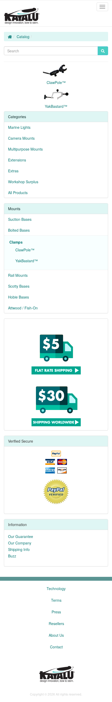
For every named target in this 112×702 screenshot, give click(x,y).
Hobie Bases (18, 297)
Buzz (12, 555)
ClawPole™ (23, 249)
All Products (18, 192)
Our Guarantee (20, 536)
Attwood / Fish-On (23, 307)
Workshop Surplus (23, 181)
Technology (56, 588)
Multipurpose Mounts (25, 149)
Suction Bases (20, 219)
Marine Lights (19, 127)
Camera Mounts (21, 138)
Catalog (23, 36)
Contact (56, 646)
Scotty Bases (18, 286)
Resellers (56, 623)
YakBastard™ (25, 260)
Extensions (17, 159)
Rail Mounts (18, 275)
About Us (56, 635)
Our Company (19, 542)
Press (56, 611)
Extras (13, 170)
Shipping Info (19, 549)
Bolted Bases (19, 230)
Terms (56, 600)
